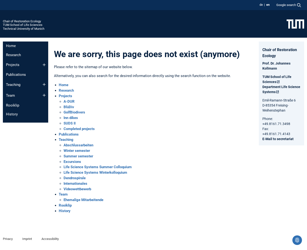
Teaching (13, 85)
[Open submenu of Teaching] (44, 84)
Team (10, 95)
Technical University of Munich (23, 28)
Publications (16, 74)
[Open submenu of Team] (44, 95)
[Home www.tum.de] (295, 24)
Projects (12, 65)
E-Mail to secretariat (278, 139)
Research (13, 55)
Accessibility (50, 239)
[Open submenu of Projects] (44, 65)
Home (11, 46)
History (12, 114)
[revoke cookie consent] (297, 240)
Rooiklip (12, 105)
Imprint (27, 239)
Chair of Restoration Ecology (22, 21)
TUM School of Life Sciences (22, 25)
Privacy (8, 239)
